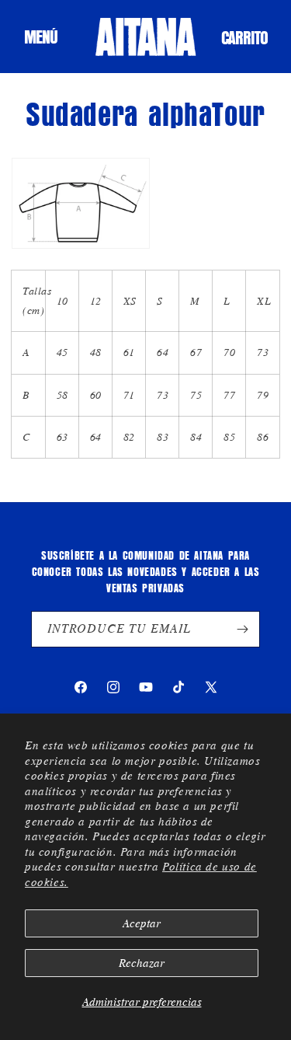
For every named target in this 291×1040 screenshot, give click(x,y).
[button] (40, 36)
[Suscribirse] (242, 629)
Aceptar (142, 923)
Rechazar (142, 963)
